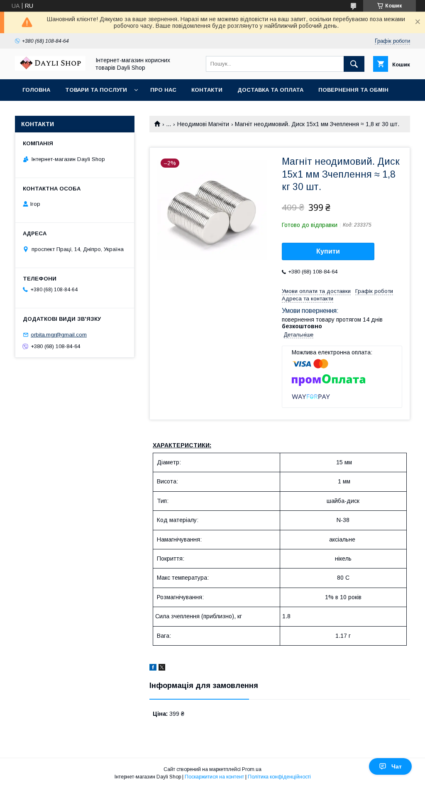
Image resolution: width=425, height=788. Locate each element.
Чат (396, 766)
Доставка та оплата (270, 90)
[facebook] (152, 668)
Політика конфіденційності (279, 777)
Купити (328, 251)
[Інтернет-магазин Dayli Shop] (50, 68)
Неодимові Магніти (203, 124)
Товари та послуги (96, 90)
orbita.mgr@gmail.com (59, 335)
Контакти (206, 90)
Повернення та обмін (353, 90)
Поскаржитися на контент (214, 777)
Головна (36, 90)
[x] (162, 668)
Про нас (163, 90)
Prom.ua (251, 769)
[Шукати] (354, 64)
